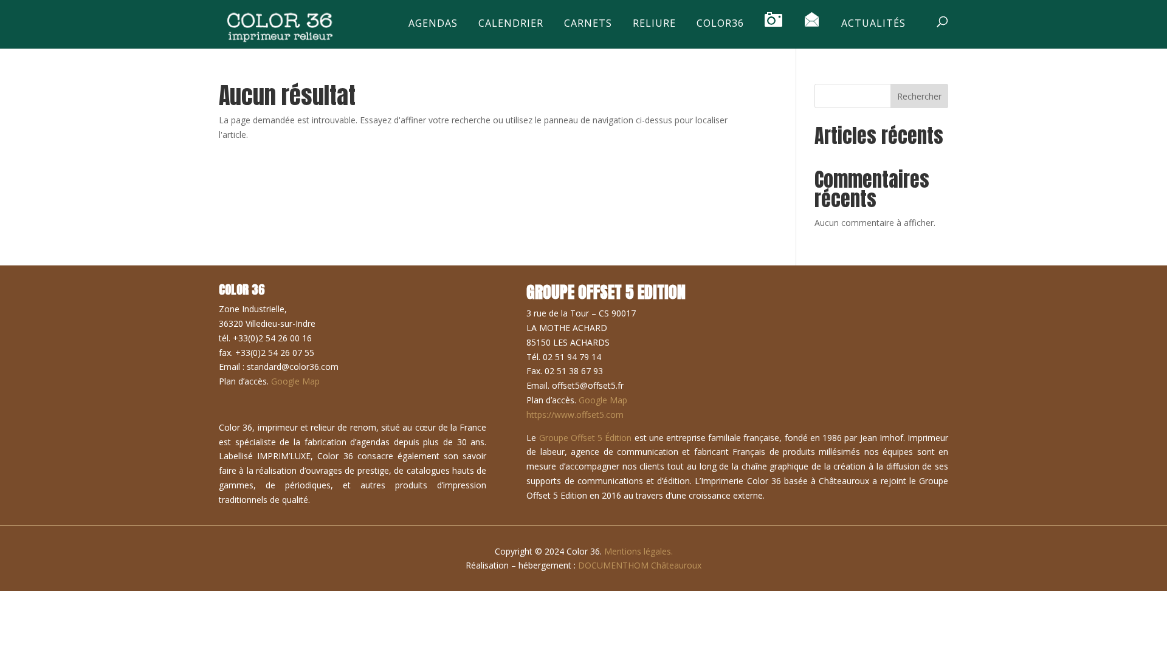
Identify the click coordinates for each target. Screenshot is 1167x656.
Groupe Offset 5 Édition (585, 437)
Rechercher (919, 96)
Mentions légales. (638, 551)
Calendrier (510, 24)
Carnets (588, 24)
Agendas (433, 24)
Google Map (295, 381)
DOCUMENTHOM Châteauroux (639, 565)
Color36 (720, 24)
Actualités (873, 24)
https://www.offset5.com (575, 414)
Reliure (654, 24)
